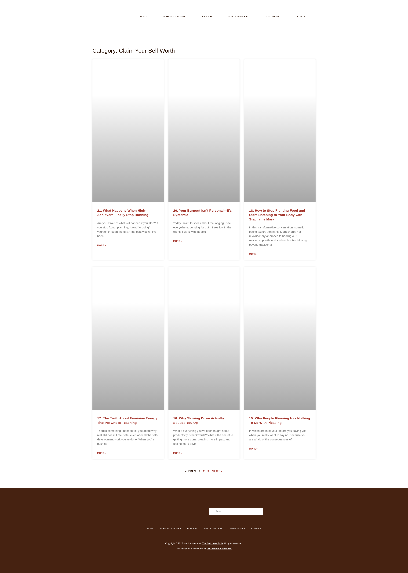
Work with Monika (174, 16)
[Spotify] (185, 511)
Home (143, 16)
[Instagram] (150, 511)
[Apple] (177, 511)
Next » (217, 471)
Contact (302, 16)
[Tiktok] (159, 511)
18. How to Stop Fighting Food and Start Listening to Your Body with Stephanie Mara (277, 215)
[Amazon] (194, 511)
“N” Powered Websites (219, 548)
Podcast (207, 16)
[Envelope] (168, 511)
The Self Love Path (212, 543)
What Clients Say (239, 16)
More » (101, 245)
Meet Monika (273, 16)
